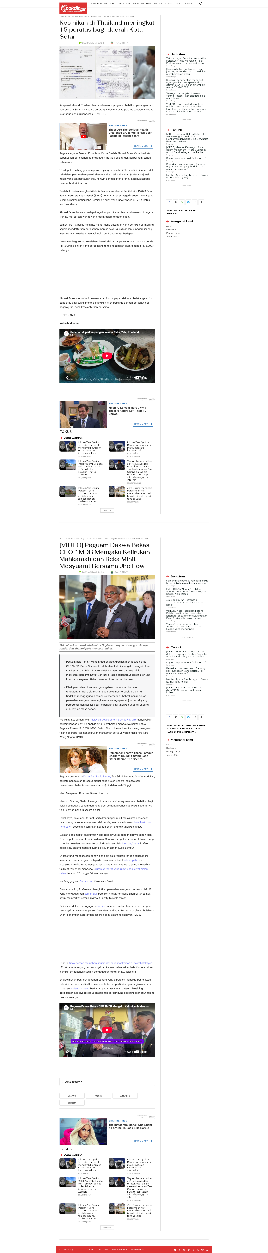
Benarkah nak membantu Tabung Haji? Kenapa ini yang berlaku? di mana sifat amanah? (185, 166)
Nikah (192, 210)
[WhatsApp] (182, 202)
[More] (201, 202)
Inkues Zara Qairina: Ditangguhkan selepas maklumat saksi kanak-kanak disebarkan (139, 447)
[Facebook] (169, 202)
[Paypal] (189, 1250)
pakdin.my (121, 42)
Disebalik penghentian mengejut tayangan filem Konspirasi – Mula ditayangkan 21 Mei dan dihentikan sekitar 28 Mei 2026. (185, 84)
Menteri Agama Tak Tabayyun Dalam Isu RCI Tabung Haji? (187, 176)
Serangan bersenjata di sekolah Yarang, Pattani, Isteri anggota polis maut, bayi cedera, (185, 96)
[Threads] (207, 1250)
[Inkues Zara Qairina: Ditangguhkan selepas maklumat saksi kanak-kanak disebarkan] (117, 446)
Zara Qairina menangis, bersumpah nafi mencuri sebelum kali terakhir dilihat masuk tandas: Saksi (139, 493)
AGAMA (75, 16)
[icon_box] (70, 437)
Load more (106, 510)
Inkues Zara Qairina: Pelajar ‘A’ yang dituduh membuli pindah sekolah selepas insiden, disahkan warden (89, 495)
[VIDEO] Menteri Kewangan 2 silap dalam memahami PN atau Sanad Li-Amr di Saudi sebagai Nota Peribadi (186, 150)
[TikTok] (193, 1250)
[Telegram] (188, 202)
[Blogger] (175, 1250)
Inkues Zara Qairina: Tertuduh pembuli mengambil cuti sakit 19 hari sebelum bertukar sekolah (89, 447)
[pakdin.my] (112, 42)
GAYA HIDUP (64, 16)
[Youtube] (202, 1250)
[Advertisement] (107, 275)
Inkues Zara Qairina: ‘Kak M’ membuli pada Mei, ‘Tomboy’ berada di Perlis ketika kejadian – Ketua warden (90, 468)
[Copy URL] (195, 202)
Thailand (172, 213)
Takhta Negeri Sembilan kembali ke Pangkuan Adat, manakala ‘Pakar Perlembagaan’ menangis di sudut (186, 60)
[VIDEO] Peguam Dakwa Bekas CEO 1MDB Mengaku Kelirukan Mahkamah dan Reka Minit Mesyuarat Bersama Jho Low (187, 138)
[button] (200, 3)
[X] (175, 202)
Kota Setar (181, 210)
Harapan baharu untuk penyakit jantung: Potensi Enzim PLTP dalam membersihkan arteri (186, 71)
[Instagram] (184, 1250)
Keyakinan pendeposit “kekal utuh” (186, 158)
